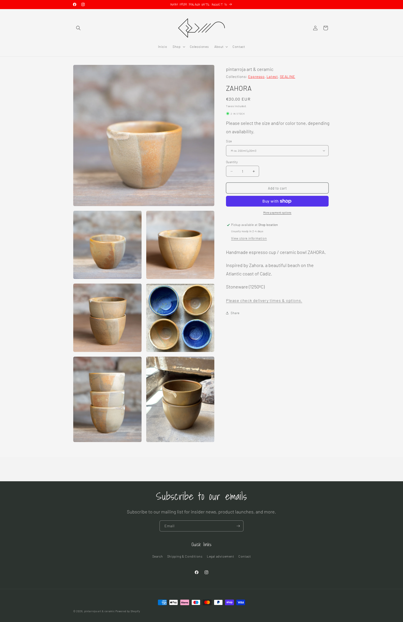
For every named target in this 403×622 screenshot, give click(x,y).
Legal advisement (220, 556)
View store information (249, 238)
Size (229, 141)
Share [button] (235, 313)
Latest (272, 76)
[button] (78, 28)
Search (157, 556)
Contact (244, 556)
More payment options (277, 212)
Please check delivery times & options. (264, 300)
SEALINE (287, 76)
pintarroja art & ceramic (99, 611)
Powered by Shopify (127, 611)
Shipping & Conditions (185, 556)
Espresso (256, 76)
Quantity (232, 162)
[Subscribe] (238, 525)
